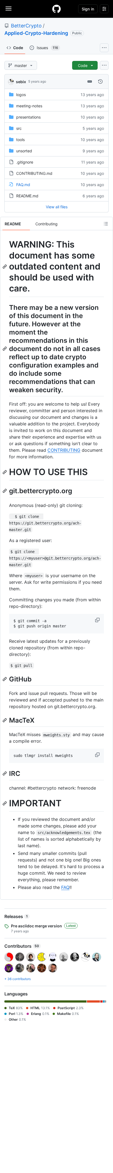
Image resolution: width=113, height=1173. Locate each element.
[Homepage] (56, 8)
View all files (56, 206)
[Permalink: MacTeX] (5, 720)
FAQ (65, 887)
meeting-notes (29, 105)
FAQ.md (23, 184)
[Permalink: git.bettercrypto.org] (5, 491)
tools (20, 139)
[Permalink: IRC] (5, 774)
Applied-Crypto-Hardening (36, 33)
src (19, 128)
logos (21, 94)
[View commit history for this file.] (100, 81)
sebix (21, 81)
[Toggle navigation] (8, 8)
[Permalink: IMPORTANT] (5, 803)
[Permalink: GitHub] (5, 679)
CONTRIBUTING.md (34, 173)
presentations (28, 117)
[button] (98, 620)
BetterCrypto (26, 26)
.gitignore (24, 162)
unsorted (24, 150)
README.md (27, 195)
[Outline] (106, 223)
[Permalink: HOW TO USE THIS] (5, 472)
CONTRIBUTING (63, 450)
